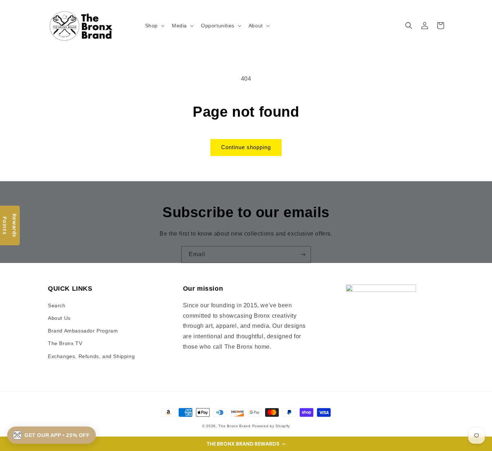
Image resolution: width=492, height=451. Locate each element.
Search (57, 305)
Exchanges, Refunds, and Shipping (91, 356)
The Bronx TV (65, 343)
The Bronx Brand (234, 426)
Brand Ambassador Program (83, 331)
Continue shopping (246, 147)
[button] (246, 444)
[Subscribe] (302, 254)
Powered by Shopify (271, 426)
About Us (59, 318)
